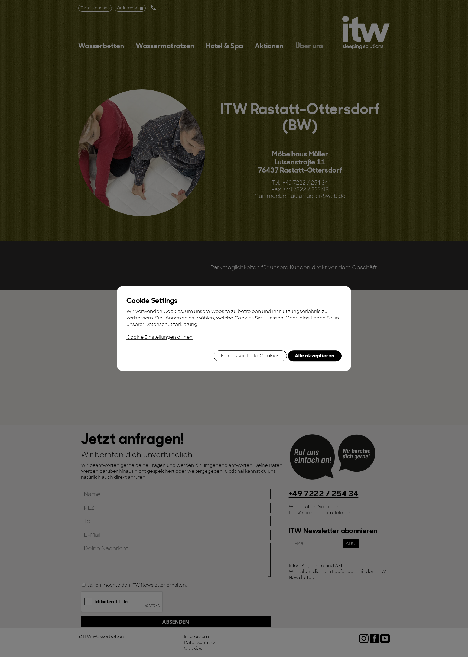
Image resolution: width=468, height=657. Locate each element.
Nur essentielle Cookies (250, 355)
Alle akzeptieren (314, 355)
